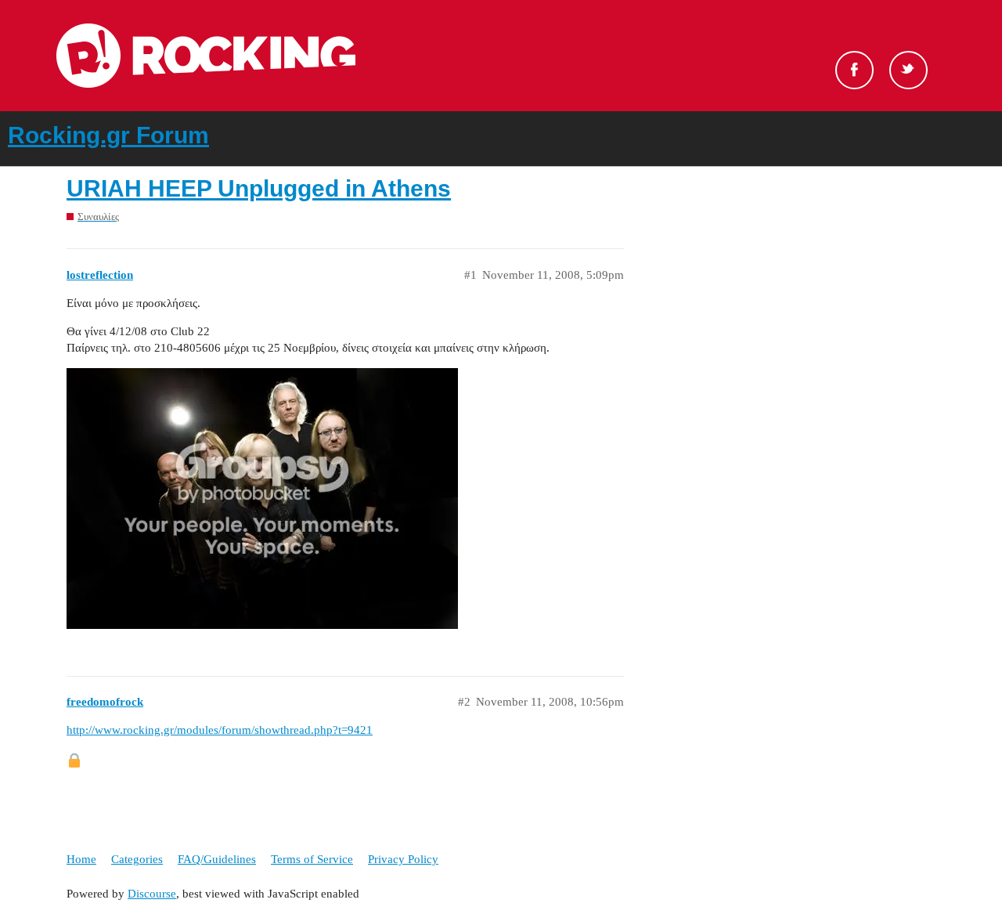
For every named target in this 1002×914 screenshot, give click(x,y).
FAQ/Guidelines (217, 859)
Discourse (152, 893)
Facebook (854, 70)
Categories (137, 859)
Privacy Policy (403, 859)
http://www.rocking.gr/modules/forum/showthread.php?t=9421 (220, 730)
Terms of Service (312, 859)
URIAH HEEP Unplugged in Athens (259, 188)
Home (81, 859)
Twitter (908, 70)
